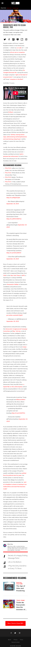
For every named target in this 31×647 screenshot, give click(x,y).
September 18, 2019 (12, 203)
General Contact (16, 642)
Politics (3, 8)
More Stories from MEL (15, 623)
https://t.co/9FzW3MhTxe (13, 219)
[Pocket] (17, 39)
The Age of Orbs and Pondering (20, 588)
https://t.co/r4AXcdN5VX (13, 252)
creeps (24, 347)
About (9, 639)
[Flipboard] (13, 39)
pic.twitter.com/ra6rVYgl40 (14, 315)
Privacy (15, 639)
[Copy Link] (22, 39)
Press (21, 639)
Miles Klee (9, 8)
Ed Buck (10, 112)
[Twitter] (4, 39)
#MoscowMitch (20, 399)
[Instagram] (26, 39)
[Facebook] (9, 39)
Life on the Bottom (14, 562)
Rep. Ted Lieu (17, 331)
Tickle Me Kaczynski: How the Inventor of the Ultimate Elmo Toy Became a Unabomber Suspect (21, 606)
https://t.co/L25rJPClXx (18, 413)
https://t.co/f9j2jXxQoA (13, 197)
